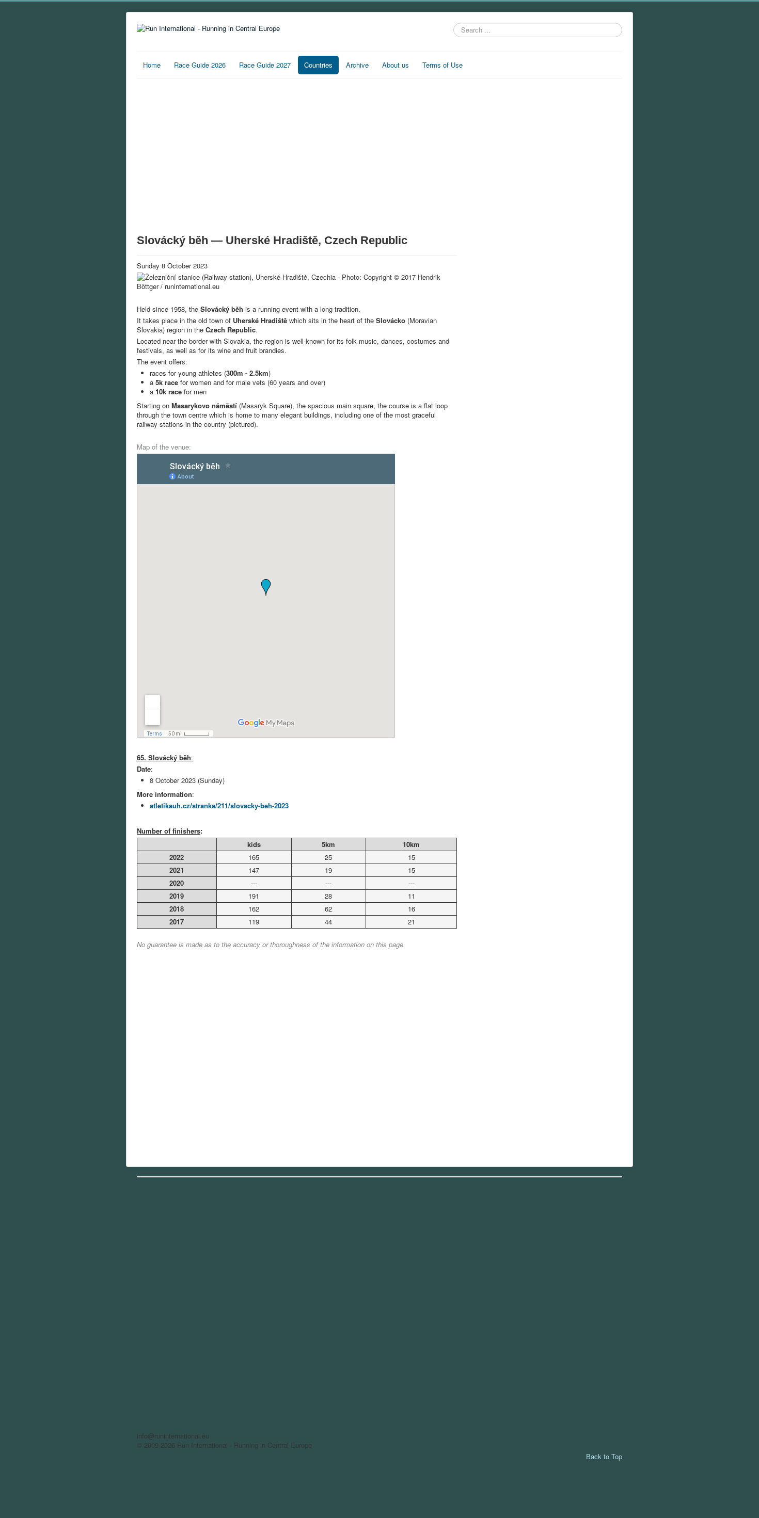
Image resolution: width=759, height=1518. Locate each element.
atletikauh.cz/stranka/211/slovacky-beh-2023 (219, 805)
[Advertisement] (297, 156)
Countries (318, 65)
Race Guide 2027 (265, 65)
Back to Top (604, 1456)
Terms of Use (442, 65)
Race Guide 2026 (200, 65)
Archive (357, 65)
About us (395, 65)
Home (152, 65)
